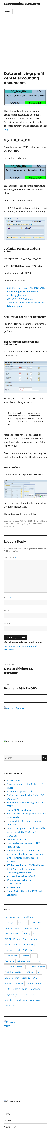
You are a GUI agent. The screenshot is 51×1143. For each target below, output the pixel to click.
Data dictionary (13, 933)
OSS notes (28, 950)
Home (7, 1114)
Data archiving (40, 521)
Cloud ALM (35, 922)
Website (8, 623)
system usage (20, 989)
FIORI (8, 939)
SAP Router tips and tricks (20, 791)
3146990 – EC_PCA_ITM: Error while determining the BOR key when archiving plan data (26, 292)
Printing (25, 955)
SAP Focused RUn (14, 972)
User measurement (26, 994)
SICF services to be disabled (21, 876)
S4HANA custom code (28, 961)
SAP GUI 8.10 (13, 780)
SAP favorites (13, 887)
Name (8, 597)
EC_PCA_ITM (25, 524)
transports (35, 989)
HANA (8, 944)
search (15, 978)
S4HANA (9, 961)
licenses (9, 950)
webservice (35, 1000)
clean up (22, 922)
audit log (28, 917)
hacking (34, 939)
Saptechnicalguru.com (22, 4)
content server (12, 928)
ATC (19, 917)
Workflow (10, 1005)
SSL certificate (33, 983)
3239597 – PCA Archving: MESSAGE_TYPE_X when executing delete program (25, 303)
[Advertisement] (25, 44)
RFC (34, 955)
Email (8, 610)
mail (18, 950)
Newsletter (10, 1127)
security (26, 978)
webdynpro (21, 1000)
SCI (39, 972)
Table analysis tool (16, 839)
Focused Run (20, 939)
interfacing (29, 944)
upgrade (9, 994)
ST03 (7, 989)
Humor (17, 944)
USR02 (8, 1000)
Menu (8, 11)
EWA (35, 933)
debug (26, 933)
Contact (8, 1120)
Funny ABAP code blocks (19, 810)
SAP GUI (30, 972)
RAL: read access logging (19, 880)
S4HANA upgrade (36, 967)
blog (6, 129)
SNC (35, 978)
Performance (12, 955)
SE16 (7, 978)
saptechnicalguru (11, 521)
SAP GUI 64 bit (14, 883)
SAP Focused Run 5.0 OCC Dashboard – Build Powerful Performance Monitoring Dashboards (27, 869)
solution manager (14, 983)
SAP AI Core (13, 835)
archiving (10, 917)
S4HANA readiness (15, 967)
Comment (10, 558)
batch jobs (10, 922)
